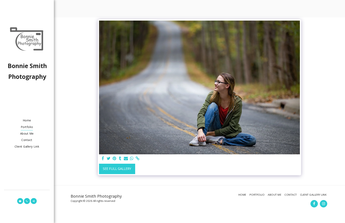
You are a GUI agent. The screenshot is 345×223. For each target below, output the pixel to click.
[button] (20, 201)
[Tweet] (108, 158)
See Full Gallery (117, 168)
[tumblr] (120, 158)
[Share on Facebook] (103, 158)
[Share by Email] (126, 158)
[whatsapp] (132, 158)
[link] (137, 158)
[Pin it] (114, 158)
